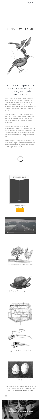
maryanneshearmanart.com (24, 390)
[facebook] (15, 405)
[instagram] (19, 405)
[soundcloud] (22, 405)
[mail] (26, 405)
